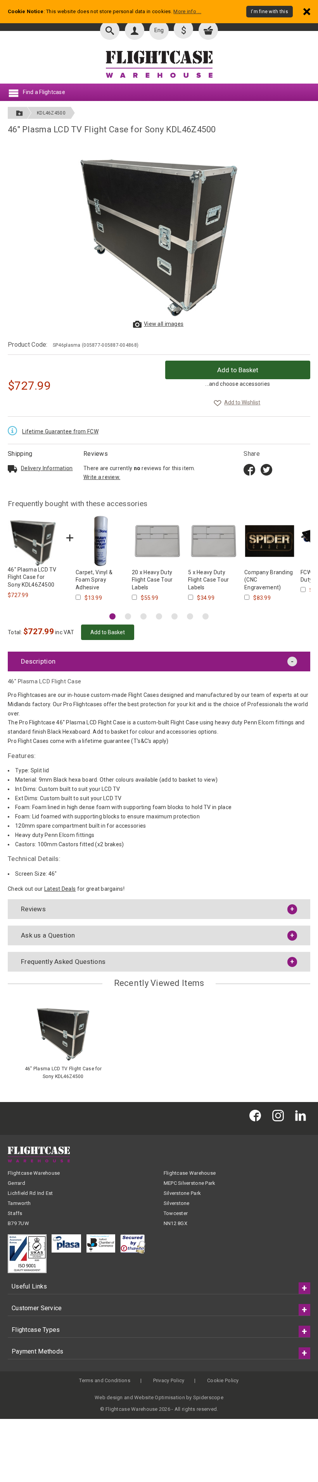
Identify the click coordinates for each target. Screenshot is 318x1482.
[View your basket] (208, 30)
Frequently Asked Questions (63, 961)
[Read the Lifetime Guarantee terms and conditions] (14, 430)
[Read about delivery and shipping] (12, 468)
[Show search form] (109, 30)
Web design (109, 1397)
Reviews (95, 453)
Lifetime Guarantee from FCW (60, 431)
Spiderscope (208, 1397)
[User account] (134, 30)
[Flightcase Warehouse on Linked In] (302, 1115)
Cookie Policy (223, 1380)
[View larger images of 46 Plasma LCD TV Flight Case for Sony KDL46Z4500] (159, 230)
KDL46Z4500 (51, 113)
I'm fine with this (269, 11)
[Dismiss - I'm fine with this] (306, 11)
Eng (159, 30)
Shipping (20, 453)
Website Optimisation (159, 1397)
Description (38, 661)
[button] (112, 616)
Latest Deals (60, 889)
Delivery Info (47, 468)
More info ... (187, 11)
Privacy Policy (169, 1380)
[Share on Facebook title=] (249, 469)
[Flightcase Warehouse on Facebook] (257, 1115)
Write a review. (101, 477)
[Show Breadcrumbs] (19, 113)
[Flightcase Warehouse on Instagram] (280, 1115)
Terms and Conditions (104, 1380)
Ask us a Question (48, 935)
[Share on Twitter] (266, 469)
